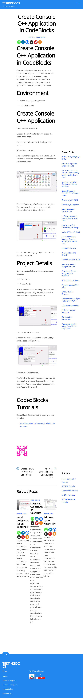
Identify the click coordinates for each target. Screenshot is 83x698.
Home (4, 676)
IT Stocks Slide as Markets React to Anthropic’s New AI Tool (69, 240)
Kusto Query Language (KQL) (71, 158)
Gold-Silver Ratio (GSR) (71, 260)
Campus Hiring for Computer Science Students (69, 184)
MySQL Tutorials (68, 495)
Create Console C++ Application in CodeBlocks (37, 23)
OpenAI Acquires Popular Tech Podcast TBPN (71, 193)
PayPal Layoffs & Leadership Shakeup (70, 226)
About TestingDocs (9, 680)
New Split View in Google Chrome (69, 265)
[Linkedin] (23, 42)
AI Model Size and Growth (69, 254)
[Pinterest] (36, 42)
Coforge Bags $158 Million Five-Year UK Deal (70, 218)
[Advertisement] (71, 45)
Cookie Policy (7, 693)
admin (30, 37)
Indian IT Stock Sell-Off (71, 232)
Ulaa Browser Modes (70, 306)
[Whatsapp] (19, 42)
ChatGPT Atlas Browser (67, 293)
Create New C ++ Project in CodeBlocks (27, 471)
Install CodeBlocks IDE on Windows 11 (23, 522)
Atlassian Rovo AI (69, 248)
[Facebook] (27, 42)
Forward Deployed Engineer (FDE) (69, 164)
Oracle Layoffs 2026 (70, 200)
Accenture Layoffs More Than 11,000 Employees (69, 326)
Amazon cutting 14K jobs (70, 286)
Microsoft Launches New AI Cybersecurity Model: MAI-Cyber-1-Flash (70, 173)
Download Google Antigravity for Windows (69, 273)
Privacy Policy (7, 689)
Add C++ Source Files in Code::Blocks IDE (46, 473)
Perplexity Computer (70, 205)
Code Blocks (40, 37)
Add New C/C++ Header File (50, 520)
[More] (40, 42)
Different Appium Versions (69, 311)
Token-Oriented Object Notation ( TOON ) (71, 300)
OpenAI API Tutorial (70, 490)
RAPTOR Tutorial (68, 486)
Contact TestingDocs (10, 685)
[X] (31, 42)
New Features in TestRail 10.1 (68, 210)
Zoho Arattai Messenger (67, 318)
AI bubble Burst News (70, 280)
